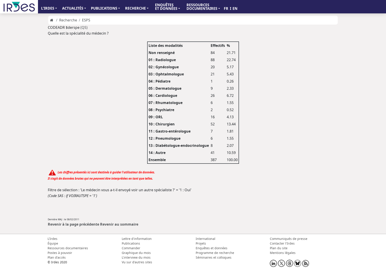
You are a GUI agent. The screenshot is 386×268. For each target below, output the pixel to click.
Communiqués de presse (288, 239)
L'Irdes (52, 239)
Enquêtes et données (211, 248)
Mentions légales (283, 253)
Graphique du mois (136, 253)
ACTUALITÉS (72, 8)
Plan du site (278, 248)
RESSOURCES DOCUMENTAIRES (202, 6)
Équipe (53, 243)
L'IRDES (47, 8)
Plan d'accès (57, 257)
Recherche (68, 20)
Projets (201, 243)
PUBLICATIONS (104, 8)
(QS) (84, 27)
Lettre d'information (137, 239)
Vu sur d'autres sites (137, 262)
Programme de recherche (215, 253)
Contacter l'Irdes (282, 243)
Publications (131, 243)
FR (226, 8)
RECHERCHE (135, 8)
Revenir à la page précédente (73, 224)
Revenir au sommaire (119, 224)
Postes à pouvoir (60, 253)
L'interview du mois (136, 257)
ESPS (86, 20)
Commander (131, 248)
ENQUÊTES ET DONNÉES (166, 6)
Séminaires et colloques (213, 257)
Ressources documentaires (68, 248)
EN (235, 8)
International (205, 239)
